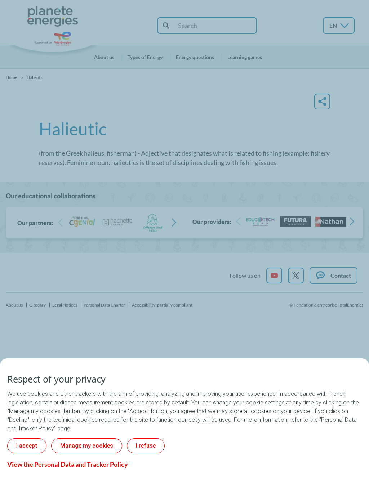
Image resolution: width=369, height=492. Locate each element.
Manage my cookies (86, 445)
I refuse (146, 445)
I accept (26, 445)
